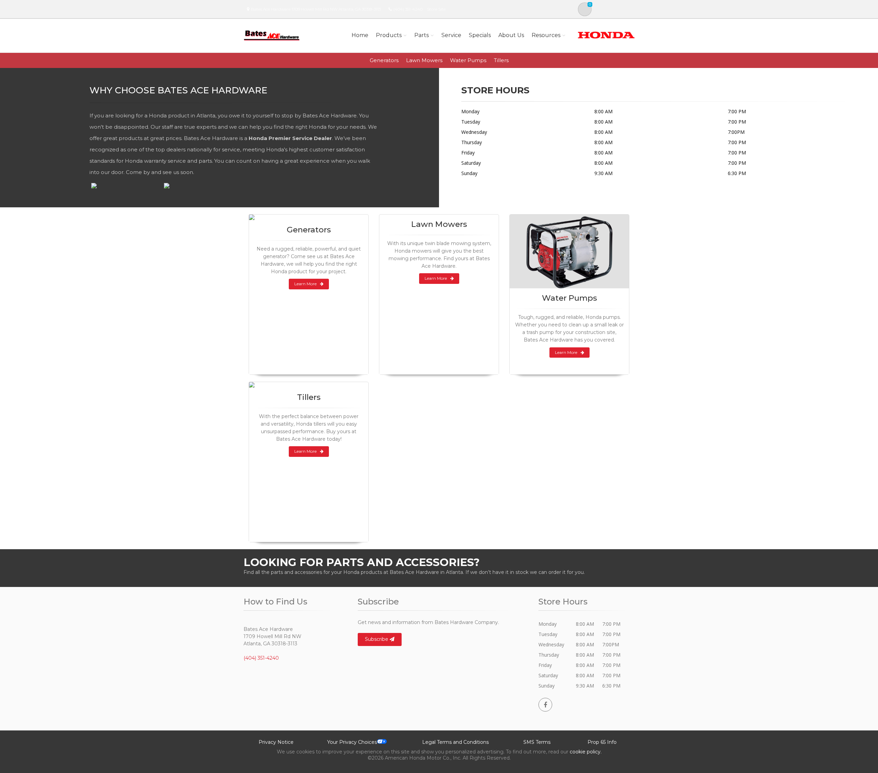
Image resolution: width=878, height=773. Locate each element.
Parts (421, 35)
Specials (480, 35)
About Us (511, 35)
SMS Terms (536, 742)
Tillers (501, 60)
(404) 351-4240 (408, 9)
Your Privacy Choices (352, 742)
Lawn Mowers (424, 60)
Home (360, 35)
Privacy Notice (276, 742)
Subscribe (377, 639)
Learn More (305, 283)
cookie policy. (586, 752)
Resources (546, 35)
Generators (384, 60)
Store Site (436, 9)
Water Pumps (468, 60)
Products (389, 35)
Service (451, 35)
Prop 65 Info (602, 742)
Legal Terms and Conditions (455, 742)
